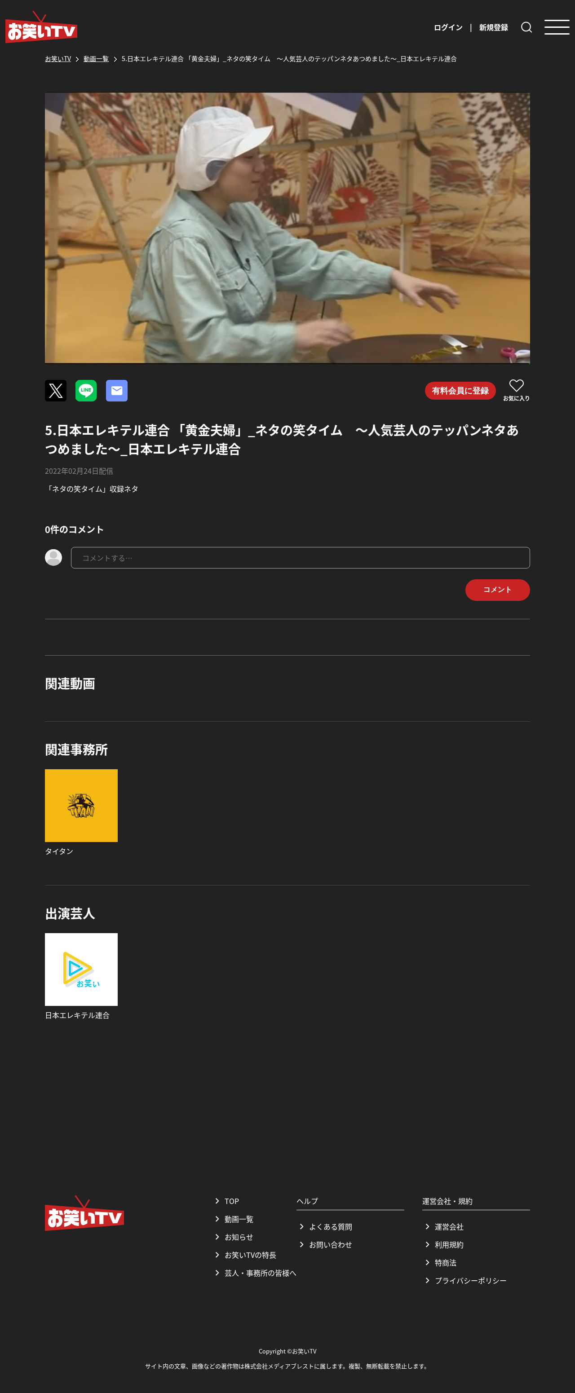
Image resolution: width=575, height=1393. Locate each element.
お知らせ (239, 1236)
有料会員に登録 (460, 390)
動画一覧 (239, 1218)
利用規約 (449, 1244)
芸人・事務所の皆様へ (260, 1272)
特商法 (445, 1262)
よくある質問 (330, 1226)
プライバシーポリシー (471, 1280)
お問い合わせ (330, 1244)
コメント (497, 589)
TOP (232, 1200)
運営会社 (449, 1226)
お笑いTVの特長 (250, 1254)
